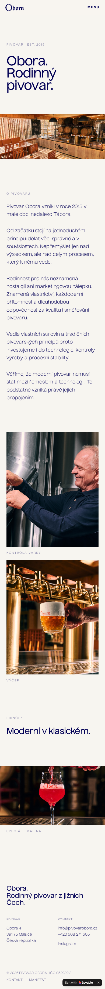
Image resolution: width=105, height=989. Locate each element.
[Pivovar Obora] (14, 7)
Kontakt (14, 980)
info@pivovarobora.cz (77, 928)
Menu (94, 7)
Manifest (37, 980)
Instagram (67, 944)
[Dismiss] (98, 982)
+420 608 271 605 (73, 934)
